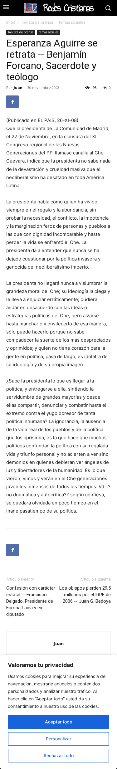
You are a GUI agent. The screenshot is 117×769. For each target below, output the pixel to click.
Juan (18, 87)
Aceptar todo (58, 721)
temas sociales (72, 22)
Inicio (11, 22)
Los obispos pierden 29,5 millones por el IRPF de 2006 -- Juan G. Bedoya (85, 594)
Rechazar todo (59, 755)
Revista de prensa (37, 22)
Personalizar (58, 738)
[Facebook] (12, 101)
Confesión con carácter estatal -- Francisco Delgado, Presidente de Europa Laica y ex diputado (30, 601)
